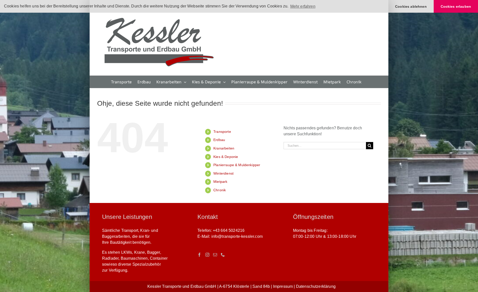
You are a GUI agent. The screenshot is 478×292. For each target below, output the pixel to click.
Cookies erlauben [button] (456, 6)
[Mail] (215, 255)
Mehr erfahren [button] (302, 6)
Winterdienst (223, 173)
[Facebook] (199, 255)
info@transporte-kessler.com (237, 236)
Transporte (222, 132)
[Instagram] (207, 255)
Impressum (283, 286)
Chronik (219, 190)
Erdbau (219, 140)
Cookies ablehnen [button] (411, 6)
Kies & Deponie (225, 157)
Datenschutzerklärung (316, 286)
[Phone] (223, 255)
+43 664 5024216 (228, 230)
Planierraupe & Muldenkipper (236, 165)
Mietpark (220, 182)
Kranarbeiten (223, 148)
